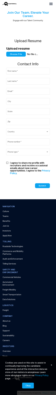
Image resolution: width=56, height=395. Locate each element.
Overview (7, 351)
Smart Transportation (12, 295)
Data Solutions (9, 299)
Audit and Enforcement (13, 259)
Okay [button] (28, 385)
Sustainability (8, 335)
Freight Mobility (9, 290)
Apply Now (7, 236)
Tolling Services (9, 264)
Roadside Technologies (13, 246)
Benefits (6, 221)
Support (6, 331)
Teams (5, 216)
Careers (6, 340)
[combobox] (28, 132)
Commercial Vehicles (12, 277)
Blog (5, 326)
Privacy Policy (41, 375)
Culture (6, 211)
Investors (7, 231)
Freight (6, 310)
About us (6, 321)
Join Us (6, 226)
